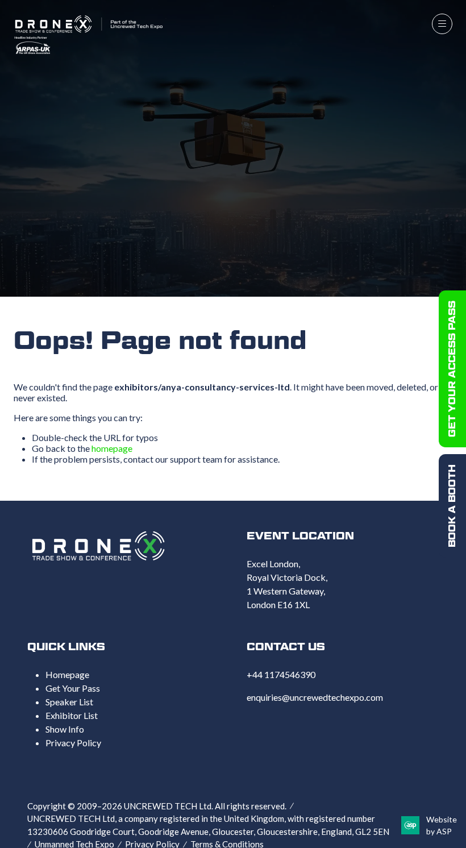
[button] (442, 24)
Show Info (64, 729)
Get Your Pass (72, 688)
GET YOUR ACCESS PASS (452, 369)
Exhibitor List (71, 715)
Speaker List (69, 701)
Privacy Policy (73, 742)
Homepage (67, 674)
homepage (111, 448)
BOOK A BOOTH (452, 505)
